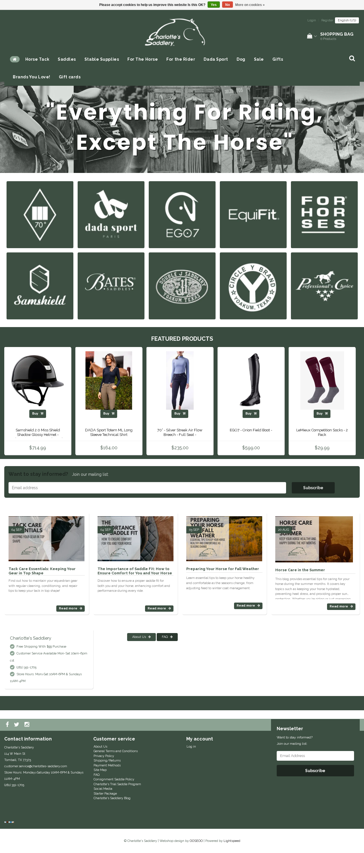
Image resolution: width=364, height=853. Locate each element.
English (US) (347, 20)
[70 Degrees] (40, 214)
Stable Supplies (101, 59)
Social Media (103, 789)
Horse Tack (37, 59)
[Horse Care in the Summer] (314, 537)
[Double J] (182, 285)
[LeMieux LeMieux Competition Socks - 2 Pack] (322, 380)
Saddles (67, 59)
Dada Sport (216, 59)
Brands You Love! (31, 77)
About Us (139, 637)
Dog (241, 59)
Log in (191, 746)
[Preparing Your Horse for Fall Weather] (224, 536)
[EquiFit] (253, 214)
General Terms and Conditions (116, 751)
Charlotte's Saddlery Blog (112, 798)
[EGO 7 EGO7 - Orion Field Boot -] (251, 380)
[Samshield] (40, 285)
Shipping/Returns (107, 760)
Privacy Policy (104, 756)
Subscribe (313, 487)
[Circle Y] (253, 285)
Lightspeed (232, 841)
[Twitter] (17, 725)
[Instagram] (27, 725)
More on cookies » (250, 5)
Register (327, 20)
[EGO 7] (182, 214)
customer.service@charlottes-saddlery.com (35, 766)
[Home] (15, 59)
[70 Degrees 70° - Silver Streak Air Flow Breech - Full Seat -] (180, 380)
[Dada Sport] (111, 214)
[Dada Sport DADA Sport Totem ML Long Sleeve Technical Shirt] (109, 380)
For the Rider (180, 59)
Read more (68, 608)
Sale (259, 59)
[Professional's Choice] (324, 285)
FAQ (165, 637)
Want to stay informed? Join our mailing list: (295, 740)
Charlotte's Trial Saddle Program (117, 784)
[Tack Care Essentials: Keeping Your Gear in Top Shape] (46, 536)
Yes (214, 5)
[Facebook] (8, 725)
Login (311, 20)
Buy (35, 413)
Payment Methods (107, 765)
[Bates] (111, 285)
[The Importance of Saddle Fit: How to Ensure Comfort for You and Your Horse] (135, 536)
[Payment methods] (9, 823)
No (227, 5)
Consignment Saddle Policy (114, 779)
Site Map (100, 770)
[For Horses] (324, 214)
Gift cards (70, 77)
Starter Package (105, 793)
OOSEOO (196, 841)
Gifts (277, 59)
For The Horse (142, 59)
